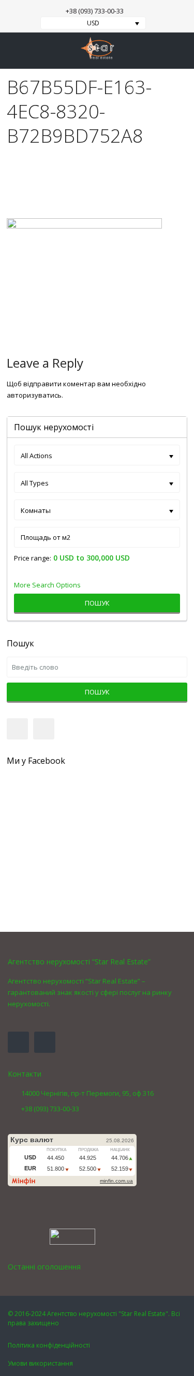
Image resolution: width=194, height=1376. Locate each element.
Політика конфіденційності (49, 1345)
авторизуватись (34, 395)
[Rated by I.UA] (72, 1236)
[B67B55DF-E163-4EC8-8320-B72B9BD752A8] (84, 275)
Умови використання (40, 1363)
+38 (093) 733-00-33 (95, 11)
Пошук (97, 603)
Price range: (32, 558)
